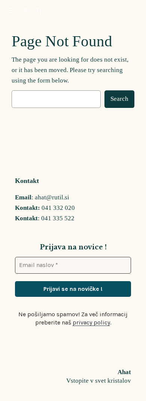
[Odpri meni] (10, 10)
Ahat (124, 372)
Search (119, 98)
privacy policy (91, 322)
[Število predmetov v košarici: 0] (38, 10)
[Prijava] (25, 10)
